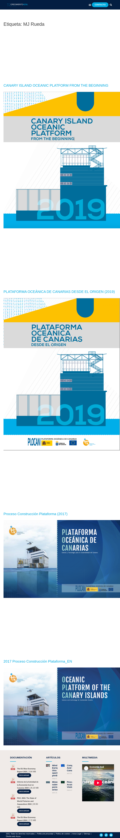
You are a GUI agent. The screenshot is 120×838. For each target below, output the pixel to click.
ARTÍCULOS (53, 757)
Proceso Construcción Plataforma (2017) (36, 514)
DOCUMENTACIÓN (21, 757)
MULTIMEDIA (90, 757)
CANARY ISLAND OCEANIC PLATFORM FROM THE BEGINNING (56, 85)
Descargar (24, 775)
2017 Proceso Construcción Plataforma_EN (38, 661)
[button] (90, 5)
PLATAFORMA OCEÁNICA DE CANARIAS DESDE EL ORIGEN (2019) (59, 292)
